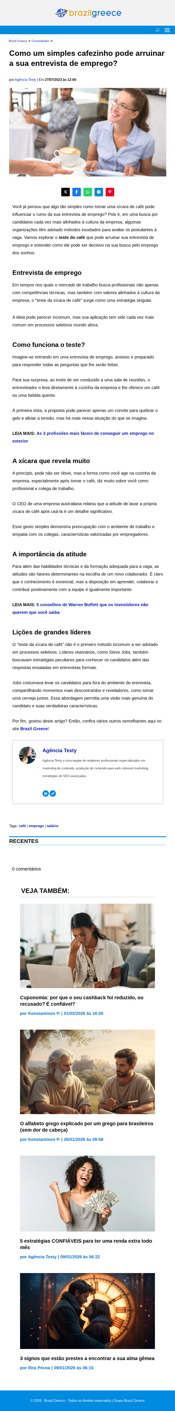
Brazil (26, 728)
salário (52, 826)
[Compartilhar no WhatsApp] (87, 192)
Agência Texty (25, 79)
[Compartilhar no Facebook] (76, 192)
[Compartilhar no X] (65, 192)
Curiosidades (40, 41)
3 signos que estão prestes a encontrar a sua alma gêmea (87, 1358)
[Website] (53, 793)
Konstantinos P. (44, 1013)
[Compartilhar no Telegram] (99, 192)
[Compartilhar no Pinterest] (110, 192)
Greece (40, 728)
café (22, 826)
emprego (36, 826)
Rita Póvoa (39, 1367)
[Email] (45, 793)
